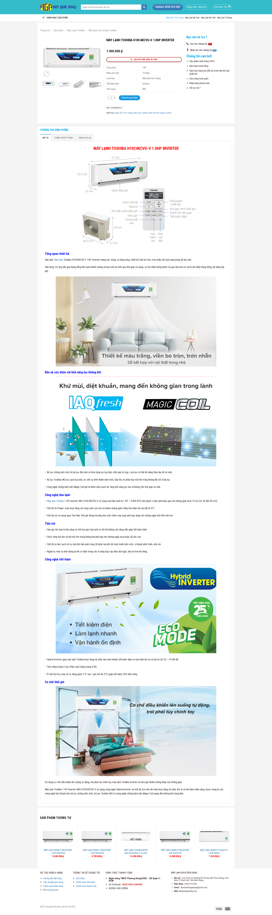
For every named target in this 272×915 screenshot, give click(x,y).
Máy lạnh (58, 259)
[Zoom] (46, 74)
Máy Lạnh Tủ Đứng (224, 17)
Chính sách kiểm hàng (53, 886)
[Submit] (144, 7)
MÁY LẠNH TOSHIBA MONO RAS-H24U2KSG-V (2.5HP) (136, 852)
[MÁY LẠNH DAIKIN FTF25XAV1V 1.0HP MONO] (214, 836)
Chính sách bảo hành (85, 882)
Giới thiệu (80, 878)
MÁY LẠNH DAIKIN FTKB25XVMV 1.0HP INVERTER (97, 852)
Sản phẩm (58, 30)
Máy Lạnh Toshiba (76, 30)
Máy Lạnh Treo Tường (175, 17)
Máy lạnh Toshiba (55, 500)
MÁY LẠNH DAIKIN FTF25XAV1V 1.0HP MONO (214, 852)
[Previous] (47, 58)
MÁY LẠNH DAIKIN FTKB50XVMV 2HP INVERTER (175, 852)
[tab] (45, 137)
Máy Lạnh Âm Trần (208, 17)
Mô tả (45, 138)
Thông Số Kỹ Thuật (63, 138)
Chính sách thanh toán (86, 886)
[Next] (96, 58)
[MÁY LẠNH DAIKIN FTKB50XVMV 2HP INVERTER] (175, 836)
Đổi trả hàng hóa (50, 889)
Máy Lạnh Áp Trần (192, 17)
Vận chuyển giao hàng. (53, 882)
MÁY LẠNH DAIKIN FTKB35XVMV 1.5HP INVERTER (58, 852)
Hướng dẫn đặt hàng (52, 878)
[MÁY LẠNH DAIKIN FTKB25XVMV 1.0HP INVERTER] (97, 836)
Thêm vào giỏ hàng (129, 98)
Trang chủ (45, 30)
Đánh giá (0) (85, 138)
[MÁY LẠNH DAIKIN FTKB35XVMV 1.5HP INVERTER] (58, 836)
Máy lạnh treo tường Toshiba (102, 30)
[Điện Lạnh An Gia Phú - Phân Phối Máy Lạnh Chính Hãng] (58, 7)
